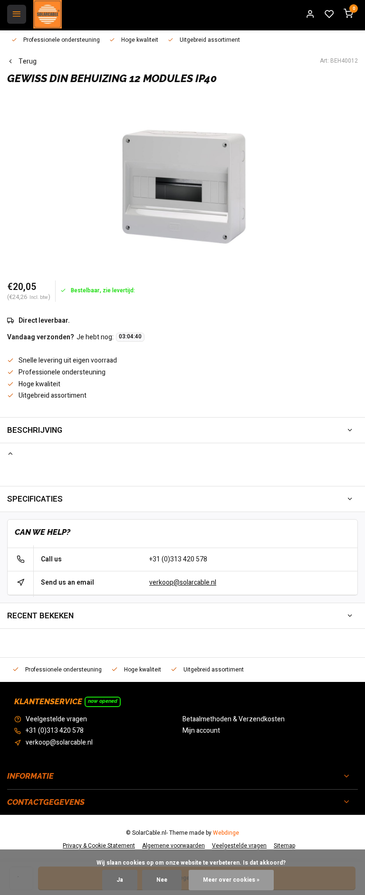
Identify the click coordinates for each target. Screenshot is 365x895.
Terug (28, 61)
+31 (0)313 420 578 (178, 559)
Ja (119, 880)
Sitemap (284, 846)
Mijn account (201, 731)
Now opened (102, 701)
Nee (161, 880)
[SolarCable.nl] (47, 14)
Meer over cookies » (231, 880)
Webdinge (226, 833)
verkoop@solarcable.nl (182, 582)
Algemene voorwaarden (173, 846)
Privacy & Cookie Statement (99, 846)
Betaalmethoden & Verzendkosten (233, 719)
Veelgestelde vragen (56, 719)
